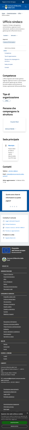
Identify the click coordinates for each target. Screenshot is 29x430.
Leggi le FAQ (7, 394)
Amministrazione (11, 13)
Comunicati (7, 347)
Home (3, 13)
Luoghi (5, 356)
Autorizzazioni (7, 334)
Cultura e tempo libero (9, 299)
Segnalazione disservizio (10, 392)
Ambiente (6, 329)
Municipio (11, 145)
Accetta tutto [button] (14, 422)
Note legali (6, 409)
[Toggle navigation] (3, 7)
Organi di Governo (8, 274)
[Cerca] (26, 7)
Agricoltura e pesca (9, 337)
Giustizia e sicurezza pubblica (11, 324)
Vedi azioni (13, 35)
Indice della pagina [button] (10, 48)
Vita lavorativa (7, 302)
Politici (5, 284)
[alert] (14, 421)
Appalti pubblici (8, 307)
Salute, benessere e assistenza (12, 332)
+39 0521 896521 (13, 171)
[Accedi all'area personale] (23, 2)
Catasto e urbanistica (9, 309)
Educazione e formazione (10, 322)
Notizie (5, 344)
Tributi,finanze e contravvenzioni (12, 327)
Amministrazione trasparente (11, 404)
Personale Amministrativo (10, 287)
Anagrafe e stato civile (9, 297)
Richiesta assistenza (9, 397)
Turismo (6, 312)
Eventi (5, 359)
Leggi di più (14, 419)
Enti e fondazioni (8, 282)
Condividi (5, 35)
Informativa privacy (9, 407)
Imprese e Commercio (9, 304)
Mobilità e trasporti (9, 314)
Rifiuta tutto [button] (14, 426)
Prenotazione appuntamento (11, 389)
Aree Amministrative (9, 277)
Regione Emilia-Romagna (9, 2)
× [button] (27, 413)
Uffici (19, 13)
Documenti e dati (8, 289)
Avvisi (5, 349)
